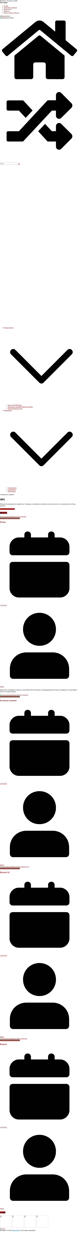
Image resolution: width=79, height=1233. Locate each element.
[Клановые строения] (14, 695)
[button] (41, 403)
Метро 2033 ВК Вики (15, 405)
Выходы (6, 11)
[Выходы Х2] (14, 867)
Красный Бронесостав (15, 408)
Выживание (8, 410)
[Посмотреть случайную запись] (39, 160)
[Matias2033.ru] (39, 80)
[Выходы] (13, 1038)
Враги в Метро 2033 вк (11, 13)
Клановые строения (10, 7)
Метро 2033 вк (8, 328)
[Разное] (13, 516)
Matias (2, 686)
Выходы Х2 (8, 9)
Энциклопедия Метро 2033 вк (10, 518)
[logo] (2, 1228)
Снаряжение (12, 489)
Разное (6, 6)
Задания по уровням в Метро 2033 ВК (20, 407)
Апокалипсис (12, 488)
